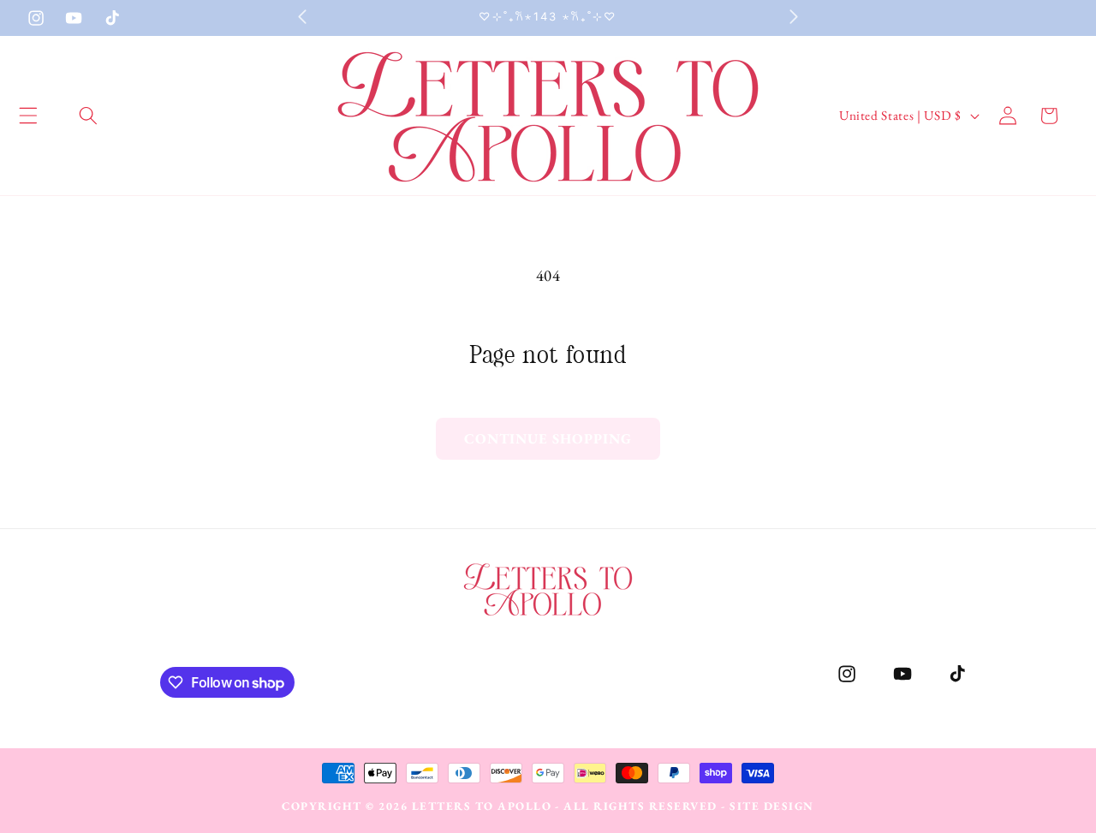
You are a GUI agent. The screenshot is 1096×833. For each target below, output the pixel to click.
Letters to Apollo (482, 806)
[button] (88, 115)
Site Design (772, 806)
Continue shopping (548, 438)
